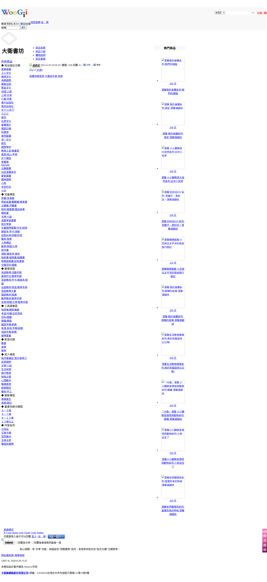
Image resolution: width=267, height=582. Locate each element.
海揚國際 (6, 80)
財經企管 (6, 376)
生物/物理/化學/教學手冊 (14, 302)
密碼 (3, 27)
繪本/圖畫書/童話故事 (13, 209)
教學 (3, 350)
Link (21, 532)
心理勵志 (6, 380)
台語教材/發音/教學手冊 (14, 287)
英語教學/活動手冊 (11, 272)
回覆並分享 (24, 542)
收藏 (31, 76)
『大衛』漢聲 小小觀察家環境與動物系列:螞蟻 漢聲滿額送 (172, 415)
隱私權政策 (7, 555)
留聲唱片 (6, 125)
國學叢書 (6, 335)
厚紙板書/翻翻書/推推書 (14, 202)
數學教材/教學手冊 (11, 298)
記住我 (27, 24)
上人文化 (6, 73)
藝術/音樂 (6, 239)
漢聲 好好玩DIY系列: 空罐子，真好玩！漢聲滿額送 (172, 225)
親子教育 (6, 373)
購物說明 (40, 55)
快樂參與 (39, 76)
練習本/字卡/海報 (10, 231)
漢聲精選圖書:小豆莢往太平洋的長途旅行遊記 (172, 273)
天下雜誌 (6, 158)
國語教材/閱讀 (9, 294)
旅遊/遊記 (6, 403)
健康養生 (6, 399)
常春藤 (5, 162)
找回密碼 (35, 22)
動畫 (3, 343)
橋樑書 (5, 213)
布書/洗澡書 (7, 198)
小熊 (3, 183)
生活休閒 (6, 369)
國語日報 (6, 128)
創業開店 (6, 388)
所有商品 (6, 61)
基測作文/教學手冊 (11, 276)
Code (33, 532)
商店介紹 (40, 51)
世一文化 (6, 139)
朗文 (3, 143)
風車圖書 (6, 69)
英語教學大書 (8, 291)
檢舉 (60, 76)
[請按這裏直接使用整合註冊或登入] (56, 536)
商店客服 (40, 59)
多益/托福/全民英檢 (11, 313)
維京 (3, 117)
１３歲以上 (7, 421)
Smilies (40, 532)
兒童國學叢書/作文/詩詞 (14, 228)
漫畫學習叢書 (8, 220)
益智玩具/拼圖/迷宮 (11, 235)
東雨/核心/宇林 (9, 154)
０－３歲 (6, 410)
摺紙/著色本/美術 (10, 254)
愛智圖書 (6, 176)
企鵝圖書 (6, 168)
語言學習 (6, 224)
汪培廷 (5, 429)
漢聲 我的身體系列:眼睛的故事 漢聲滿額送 (172, 320)
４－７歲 (6, 414)
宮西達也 (6, 436)
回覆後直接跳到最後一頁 (47, 542)
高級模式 (9, 529)
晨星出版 (6, 84)
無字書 (5, 250)
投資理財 (6, 362)
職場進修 (6, 384)
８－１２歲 (7, 418)
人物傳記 (6, 242)
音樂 (3, 347)
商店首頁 (40, 47)
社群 (259, 13)
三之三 (5, 113)
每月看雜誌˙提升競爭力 (14, 358)
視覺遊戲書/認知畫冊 (12, 261)
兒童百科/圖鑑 (9, 265)
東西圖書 (6, 136)
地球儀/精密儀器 (10, 309)
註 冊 (45, 22)
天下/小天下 (7, 110)
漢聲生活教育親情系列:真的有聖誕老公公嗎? (172, 368)
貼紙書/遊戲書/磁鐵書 (13, 257)
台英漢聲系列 (8, 172)
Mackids (5, 165)
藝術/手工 (6, 391)
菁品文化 (6, 87)
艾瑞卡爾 (6, 433)
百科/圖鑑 (6, 317)
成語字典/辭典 (9, 332)
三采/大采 (6, 95)
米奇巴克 (6, 187)
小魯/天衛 (6, 99)
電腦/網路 (6, 321)
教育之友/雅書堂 (10, 151)
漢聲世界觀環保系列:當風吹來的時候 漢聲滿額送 (172, 511)
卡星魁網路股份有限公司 (14, 573)
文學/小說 (6, 216)
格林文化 (6, 76)
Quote (27, 532)
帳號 (3, 24)
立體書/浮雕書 (9, 205)
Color (9, 532)
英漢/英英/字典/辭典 (12, 328)
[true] (253, 12)
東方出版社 (7, 102)
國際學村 (6, 147)
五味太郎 (6, 440)
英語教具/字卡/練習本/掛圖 (14, 282)
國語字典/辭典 (9, 324)
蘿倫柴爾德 (7, 444)
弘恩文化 (6, 121)
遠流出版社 (7, 106)
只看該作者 (51, 76)
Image (15, 532)
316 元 (173, 262)
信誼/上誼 (6, 91)
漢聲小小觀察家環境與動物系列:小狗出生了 (172, 463)
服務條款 (20, 555)
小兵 (3, 190)
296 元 (173, 83)
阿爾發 (5, 132)
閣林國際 (6, 179)
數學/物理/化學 (9, 246)
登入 (34, 536)
